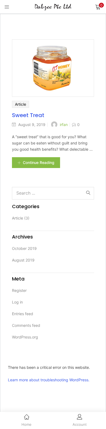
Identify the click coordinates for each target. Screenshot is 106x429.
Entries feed (22, 313)
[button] (98, 7)
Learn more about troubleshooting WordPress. (48, 380)
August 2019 (23, 260)
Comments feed (26, 325)
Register (19, 290)
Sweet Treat (28, 115)
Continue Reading (38, 162)
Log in (17, 302)
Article (20, 104)
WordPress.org (25, 337)
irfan (64, 124)
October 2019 (24, 248)
